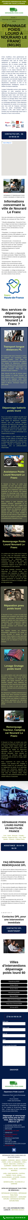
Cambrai (4, 1160)
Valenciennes (7, 1177)
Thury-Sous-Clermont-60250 (14, 1003)
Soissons (11, 839)
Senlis (9, 835)
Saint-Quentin (13, 1173)
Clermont (4, 837)
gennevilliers (9, 1182)
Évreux (24, 1160)
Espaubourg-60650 (14, 981)
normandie (9, 1136)
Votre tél (5, 1033)
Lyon (9, 1162)
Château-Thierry (20, 839)
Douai (19, 1175)
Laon (20, 837)
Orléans (4, 1168)
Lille (14, 1175)
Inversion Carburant (9, 1197)
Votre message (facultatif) (9, 1045)
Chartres (22, 1168)
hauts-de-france (11, 1134)
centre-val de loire (12, 1130)
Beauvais (14, 835)
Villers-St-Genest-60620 (14, 1000)
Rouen (23, 1177)
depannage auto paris (9, 1193)
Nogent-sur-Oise (12, 837)
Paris (4, 1162)
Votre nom (5, 1021)
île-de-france (10, 1145)
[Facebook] (14, 1150)
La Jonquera (16, 1162)
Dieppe (14, 1179)
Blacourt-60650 (14, 996)
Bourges (14, 1170)
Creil (4, 835)
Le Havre (16, 1177)
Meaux (18, 1160)
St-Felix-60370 (14, 1007)
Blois (16, 1168)
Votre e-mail (6, 1027)
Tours (10, 1168)
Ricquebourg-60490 (14, 992)
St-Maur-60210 (14, 985)
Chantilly (21, 835)
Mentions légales (18, 1210)
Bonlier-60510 (14, 989)
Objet (4, 1039)
